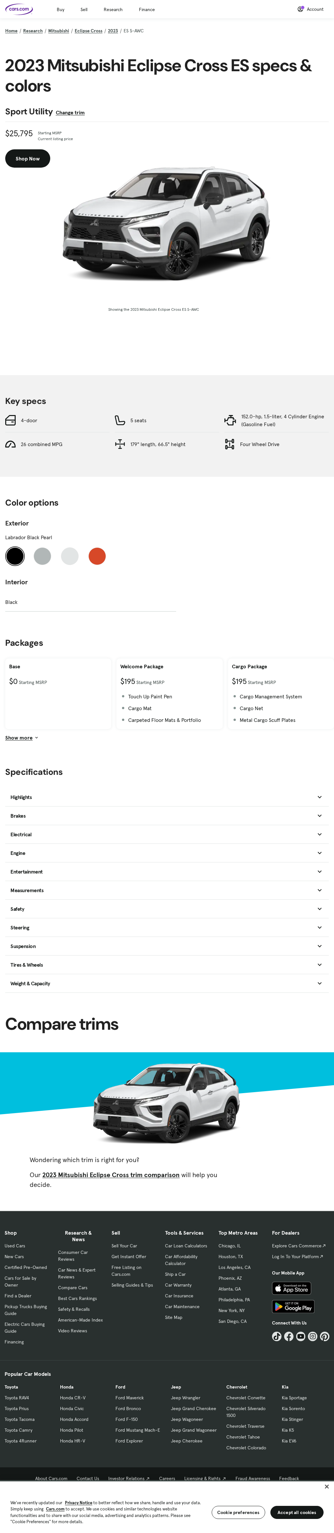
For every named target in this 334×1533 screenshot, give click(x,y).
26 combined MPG (41, 444)
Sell (84, 9)
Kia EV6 (289, 1441)
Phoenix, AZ (230, 1278)
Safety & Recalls (74, 1309)
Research (113, 9)
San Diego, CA (233, 1321)
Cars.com (55, 1509)
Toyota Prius (17, 1408)
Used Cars (15, 1246)
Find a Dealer (18, 1296)
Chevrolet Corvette (246, 1398)
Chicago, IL (230, 1246)
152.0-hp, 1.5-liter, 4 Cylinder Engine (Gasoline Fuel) (282, 420)
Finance (147, 9)
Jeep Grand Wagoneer (194, 1430)
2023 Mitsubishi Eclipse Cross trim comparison (111, 1175)
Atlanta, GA (230, 1289)
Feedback (289, 1478)
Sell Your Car (124, 1246)
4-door (29, 420)
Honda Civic (72, 1408)
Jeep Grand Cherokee (193, 1408)
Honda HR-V (72, 1441)
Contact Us (88, 1478)
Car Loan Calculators (186, 1246)
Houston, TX (231, 1256)
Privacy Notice (78, 1503)
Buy (60, 9)
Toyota (11, 1387)
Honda (66, 1387)
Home (11, 31)
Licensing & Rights (202, 1478)
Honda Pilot (71, 1430)
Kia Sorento (293, 1408)
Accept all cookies (297, 1512)
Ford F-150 (126, 1419)
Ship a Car (175, 1274)
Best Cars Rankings (77, 1298)
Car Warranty (178, 1285)
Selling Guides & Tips (132, 1285)
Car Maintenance (182, 1306)
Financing (14, 1342)
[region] (167, 1506)
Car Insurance (179, 1296)
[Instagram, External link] (312, 1336)
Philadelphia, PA (234, 1300)
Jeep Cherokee (187, 1441)
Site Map (173, 1317)
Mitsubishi (58, 31)
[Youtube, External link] (301, 1336)
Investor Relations (126, 1478)
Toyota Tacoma (20, 1419)
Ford (120, 1387)
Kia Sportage (294, 1398)
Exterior (17, 523)
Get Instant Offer (129, 1256)
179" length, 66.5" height (158, 444)
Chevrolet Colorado (246, 1448)
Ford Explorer (129, 1441)
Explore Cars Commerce (297, 1246)
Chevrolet (236, 1387)
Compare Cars (72, 1288)
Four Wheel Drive (260, 444)
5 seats (138, 420)
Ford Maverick (129, 1398)
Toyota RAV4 (17, 1398)
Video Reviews (72, 1331)
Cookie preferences (238, 1512)
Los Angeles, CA (234, 1267)
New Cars (14, 1256)
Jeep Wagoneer (187, 1419)
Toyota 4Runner (21, 1441)
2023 (113, 31)
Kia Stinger (292, 1419)
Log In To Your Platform (295, 1256)
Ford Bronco (128, 1408)
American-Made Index (80, 1320)
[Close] (327, 1486)
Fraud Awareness (252, 1478)
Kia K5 (288, 1430)
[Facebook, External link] (289, 1336)
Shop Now (28, 158)
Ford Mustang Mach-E (137, 1430)
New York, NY (232, 1310)
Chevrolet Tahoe (243, 1437)
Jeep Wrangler (185, 1398)
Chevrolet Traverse (245, 1426)
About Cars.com (51, 1478)
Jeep (176, 1387)
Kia (285, 1387)
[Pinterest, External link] (324, 1336)
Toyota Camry (18, 1430)
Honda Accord (74, 1419)
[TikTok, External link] (276, 1336)
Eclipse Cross (88, 31)
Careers (167, 1478)
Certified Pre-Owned (26, 1267)
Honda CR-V (72, 1398)
